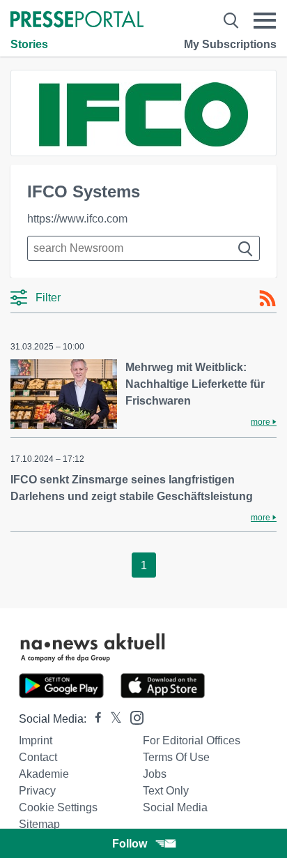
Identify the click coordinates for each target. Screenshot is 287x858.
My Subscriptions (230, 44)
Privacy (37, 791)
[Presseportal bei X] (112, 719)
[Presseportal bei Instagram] (133, 717)
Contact (38, 757)
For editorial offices (191, 740)
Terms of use (176, 757)
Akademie (44, 774)
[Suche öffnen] (231, 20)
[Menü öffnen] (265, 20)
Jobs (154, 774)
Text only (166, 791)
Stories (29, 44)
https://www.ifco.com (77, 219)
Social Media (175, 807)
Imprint (35, 740)
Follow (129, 844)
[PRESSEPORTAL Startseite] (77, 20)
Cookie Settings (58, 807)
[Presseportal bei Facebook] (94, 719)
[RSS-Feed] (267, 298)
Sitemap (39, 824)
